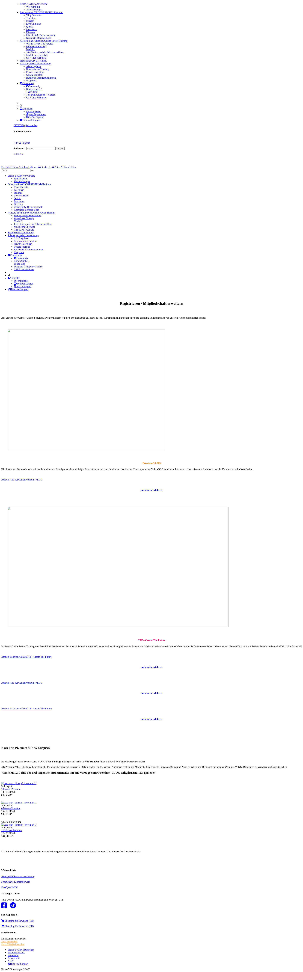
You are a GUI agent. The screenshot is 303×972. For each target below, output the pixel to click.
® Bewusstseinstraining (18, 876)
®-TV (9, 887)
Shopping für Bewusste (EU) (19, 926)
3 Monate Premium (10, 789)
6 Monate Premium (10, 808)
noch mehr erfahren (151, 667)
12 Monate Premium (11, 830)
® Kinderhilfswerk (15, 881)
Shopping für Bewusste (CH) (19, 920)
